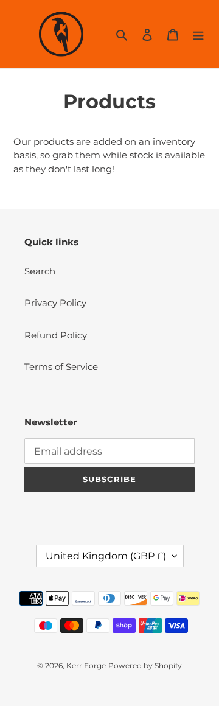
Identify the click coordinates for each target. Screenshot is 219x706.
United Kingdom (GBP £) (106, 556)
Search (39, 271)
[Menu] (198, 34)
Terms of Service (61, 366)
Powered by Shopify (145, 665)
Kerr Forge (86, 665)
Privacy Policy (55, 303)
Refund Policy (55, 335)
